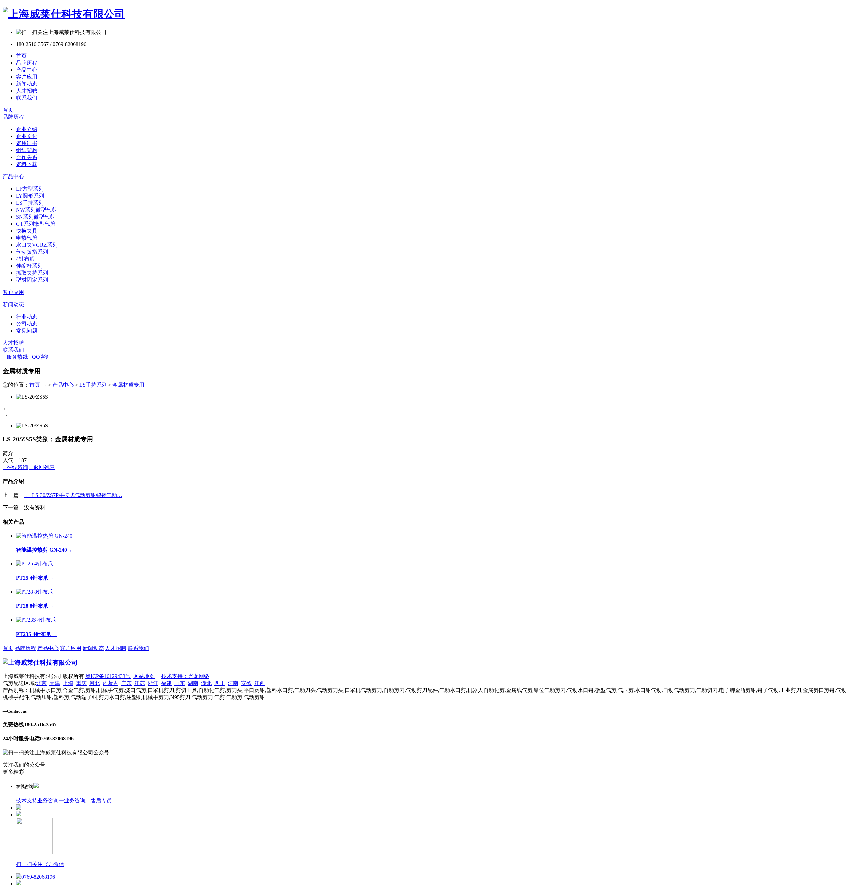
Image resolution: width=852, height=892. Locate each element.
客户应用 (26, 77)
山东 (179, 683)
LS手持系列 (30, 203)
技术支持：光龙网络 (185, 676)
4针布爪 (25, 259)
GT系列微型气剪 (35, 224)
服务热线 (15, 357)
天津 (54, 683)
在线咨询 (15, 467)
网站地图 (144, 676)
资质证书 (26, 143)
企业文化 (26, 136)
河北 (94, 683)
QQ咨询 (39, 357)
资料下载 (26, 164)
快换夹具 (26, 231)
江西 (259, 683)
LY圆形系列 (30, 196)
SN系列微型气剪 (35, 217)
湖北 (206, 683)
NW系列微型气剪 (36, 210)
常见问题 (26, 331)
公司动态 (26, 324)
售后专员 (101, 800)
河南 (233, 683)
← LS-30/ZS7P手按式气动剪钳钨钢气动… (73, 495)
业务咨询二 (77, 800)
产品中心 (26, 70)
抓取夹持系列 (32, 273)
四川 (219, 683)
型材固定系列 (32, 280)
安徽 (246, 683)
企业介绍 (26, 129)
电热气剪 (26, 238)
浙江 (153, 683)
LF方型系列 (30, 189)
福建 (166, 683)
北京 (41, 683)
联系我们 (26, 98)
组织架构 (26, 150)
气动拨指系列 (32, 252)
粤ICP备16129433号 (108, 676)
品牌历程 (26, 63)
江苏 (139, 683)
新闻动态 (26, 84)
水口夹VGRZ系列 (37, 245)
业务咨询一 (50, 800)
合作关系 (26, 157)
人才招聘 (26, 91)
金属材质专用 (128, 385)
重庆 (81, 683)
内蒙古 (110, 683)
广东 (126, 683)
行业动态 (26, 317)
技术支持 (26, 800)
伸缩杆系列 (29, 266)
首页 (21, 56)
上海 (68, 683)
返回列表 (42, 467)
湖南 (193, 683)
